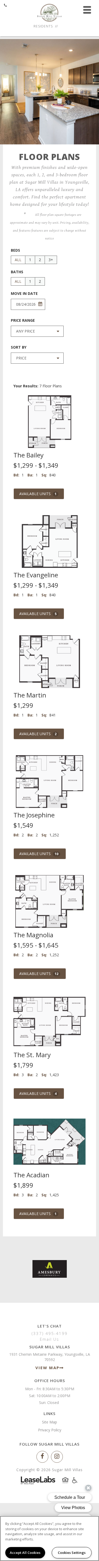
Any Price (25, 331)
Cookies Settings (72, 1552)
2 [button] (40, 259)
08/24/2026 (26, 304)
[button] (42, 1457)
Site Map (49, 1422)
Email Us (49, 1339)
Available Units (37, 493)
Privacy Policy (49, 1429)
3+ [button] (51, 259)
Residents (43, 26)
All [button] (18, 259)
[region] (49, 1538)
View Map (47, 1367)
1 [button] (30, 259)
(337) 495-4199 (50, 1333)
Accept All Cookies (25, 1552)
